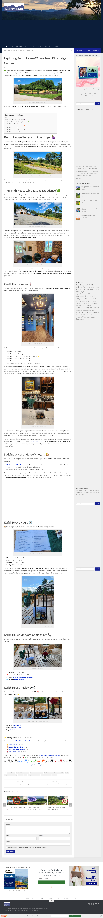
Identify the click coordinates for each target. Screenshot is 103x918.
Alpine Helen (96, 287)
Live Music (86, 303)
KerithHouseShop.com (36, 441)
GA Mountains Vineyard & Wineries (49, 755)
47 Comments (84, 196)
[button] (51, 916)
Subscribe (51, 882)
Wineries (49, 775)
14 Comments (84, 217)
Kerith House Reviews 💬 (13, 131)
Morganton (7, 775)
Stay (33, 46)
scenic (25, 775)
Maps (77, 306)
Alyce (6, 67)
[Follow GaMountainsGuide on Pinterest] (93, 50)
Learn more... (79, 178)
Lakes (80, 303)
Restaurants (78, 310)
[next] (70, 805)
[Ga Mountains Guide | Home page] (14, 7)
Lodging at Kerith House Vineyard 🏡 (16, 126)
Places (39, 46)
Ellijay (78, 299)
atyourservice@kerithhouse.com (22, 677)
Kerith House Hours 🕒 (12, 127)
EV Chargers (82, 299)
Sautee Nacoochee (87, 310)
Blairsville (95, 289)
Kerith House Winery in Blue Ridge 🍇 (15, 119)
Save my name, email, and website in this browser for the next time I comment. (27, 847)
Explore (26, 46)
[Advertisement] (51, 32)
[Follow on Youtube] (96, 50)
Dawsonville (79, 296)
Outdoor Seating (14, 775)
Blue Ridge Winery (47, 772)
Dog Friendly (55, 772)
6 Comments (84, 189)
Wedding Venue (86, 315)
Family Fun (78, 301)
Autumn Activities (33, 772)
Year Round (54, 775)
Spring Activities (31, 775)
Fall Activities (61, 772)
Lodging (67, 772)
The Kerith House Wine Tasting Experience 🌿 (18, 122)
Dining (83, 296)
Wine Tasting (43, 775)
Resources (47, 46)
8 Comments (84, 204)
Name (7, 835)
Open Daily (90, 306)
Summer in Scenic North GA (83, 183)
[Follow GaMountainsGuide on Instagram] (91, 50)
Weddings (78, 315)
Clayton (78, 294)
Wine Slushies (79, 317)
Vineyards (19, 51)
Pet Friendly (20, 775)
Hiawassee (92, 301)
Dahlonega (91, 294)
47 (66, 797)
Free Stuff (83, 301)
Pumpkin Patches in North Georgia (88, 215)
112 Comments (84, 211)
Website (8, 841)
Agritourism (26, 772)
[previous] (4, 805)
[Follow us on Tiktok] (98, 50)
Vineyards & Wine (28, 51)
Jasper (77, 303)
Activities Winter (19, 772)
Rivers (81, 310)
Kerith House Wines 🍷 (12, 123)
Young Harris (85, 319)
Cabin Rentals (87, 292)
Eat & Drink (18, 46)
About (55, 46)
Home (11, 46)
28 (25, 797)
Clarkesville (94, 292)
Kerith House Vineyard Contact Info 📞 (16, 129)
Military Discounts (83, 305)
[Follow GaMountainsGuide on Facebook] (89, 50)
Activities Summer (11, 772)
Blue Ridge (41, 772)
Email (41, 835)
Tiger (91, 312)
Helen (87, 301)
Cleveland (83, 294)
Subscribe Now (75, 916)
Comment (8, 824)
